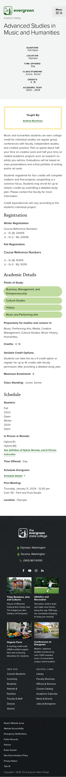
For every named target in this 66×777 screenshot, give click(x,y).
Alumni (11, 708)
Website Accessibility (14, 728)
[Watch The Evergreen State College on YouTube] (29, 571)
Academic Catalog (12, 18)
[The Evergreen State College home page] (32, 533)
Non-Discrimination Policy (16, 755)
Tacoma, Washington (33, 554)
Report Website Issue (14, 723)
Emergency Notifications (15, 733)
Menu (59, 9)
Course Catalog (44, 688)
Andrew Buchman (33, 121)
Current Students (16, 674)
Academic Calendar (46, 694)
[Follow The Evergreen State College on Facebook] (23, 571)
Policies (7, 744)
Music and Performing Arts (22, 315)
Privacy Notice (10, 761)
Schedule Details (13, 476)
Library (40, 674)
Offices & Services (46, 684)
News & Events (44, 698)
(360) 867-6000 (32, 560)
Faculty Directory (45, 679)
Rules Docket (10, 750)
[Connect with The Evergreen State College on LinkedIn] (42, 571)
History (10, 308)
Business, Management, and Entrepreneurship (23, 291)
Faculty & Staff (14, 698)
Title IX (7, 766)
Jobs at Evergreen (46, 703)
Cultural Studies (15, 300)
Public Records (11, 739)
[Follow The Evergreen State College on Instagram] (36, 571)
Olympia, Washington (33, 548)
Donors (11, 703)
